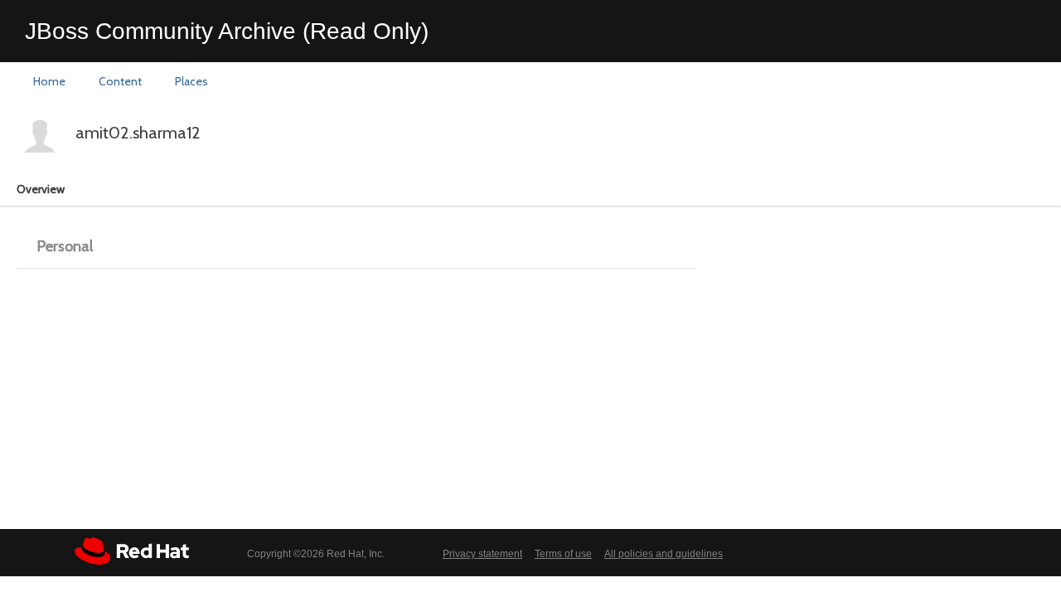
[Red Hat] (132, 551)
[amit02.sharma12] (40, 135)
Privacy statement (482, 554)
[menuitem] (49, 82)
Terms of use (563, 554)
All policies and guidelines (663, 554)
